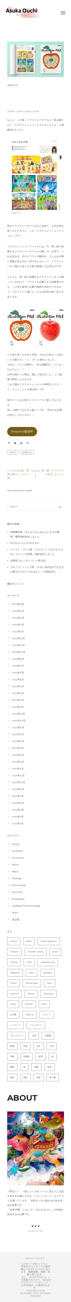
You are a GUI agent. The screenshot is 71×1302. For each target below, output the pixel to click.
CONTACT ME (35, 1231)
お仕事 (13, 1014)
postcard (14, 993)
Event (55, 951)
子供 (51, 1046)
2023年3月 (18, 693)
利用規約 (28, 1285)
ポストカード (16, 1035)
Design (16, 844)
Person (13, 983)
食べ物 (52, 1077)
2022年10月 (18, 720)
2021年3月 (18, 816)
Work (15, 912)
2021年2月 (18, 823)
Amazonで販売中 (22, 431)
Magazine (15, 972)
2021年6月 (18, 803)
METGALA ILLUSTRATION (24, 543)
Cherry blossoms (49, 941)
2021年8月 (18, 789)
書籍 (12, 1067)
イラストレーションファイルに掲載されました (34, 98)
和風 (25, 1046)
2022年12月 (18, 713)
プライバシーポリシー (35, 1282)
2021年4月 (18, 809)
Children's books (35, 951)
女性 (38, 1046)
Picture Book (19, 885)
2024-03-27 (12, 85)
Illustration (18, 857)
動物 (12, 1046)
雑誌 (12, 1077)
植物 (36, 1067)
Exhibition (17, 851)
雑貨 (25, 1077)
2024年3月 (18, 617)
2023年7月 (18, 665)
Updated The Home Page (26, 905)
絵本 (49, 1067)
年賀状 (26, 1056)
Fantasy (14, 962)
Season (31, 993)
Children (14, 951)
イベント (47, 1014)
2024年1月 (18, 631)
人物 (34, 1035)
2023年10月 (18, 652)
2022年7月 (18, 734)
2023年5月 (18, 679)
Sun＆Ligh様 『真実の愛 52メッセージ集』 (18, 474)
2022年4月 (18, 754)
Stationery (49, 993)
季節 (12, 1056)
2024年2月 (18, 624)
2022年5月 (18, 748)
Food (29, 962)
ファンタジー (36, 1025)
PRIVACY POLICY (34, 1258)
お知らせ (27, 452)
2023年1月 (18, 706)
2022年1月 (18, 768)
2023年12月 (18, 638)
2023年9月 (18, 658)
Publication (32, 111)
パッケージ (15, 1025)
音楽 (38, 1077)
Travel (13, 1004)
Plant (49, 983)
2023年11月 (18, 645)
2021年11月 (18, 775)
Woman (29, 1004)
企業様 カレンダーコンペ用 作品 (28, 560)
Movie (15, 864)
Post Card (17, 892)
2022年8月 (18, 727)
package (47, 972)
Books (29, 941)
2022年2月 (18, 761)
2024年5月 (18, 604)
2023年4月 (18, 686)
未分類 (15, 919)
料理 (40, 1056)
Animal (13, 941)
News (19, 111)
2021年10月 (18, 782)
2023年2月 (18, 700)
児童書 (48, 1035)
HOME (36, 471)
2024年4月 (18, 610)
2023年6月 (18, 672)
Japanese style (48, 962)
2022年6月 (18, 741)
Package (17, 878)
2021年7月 (18, 796)
